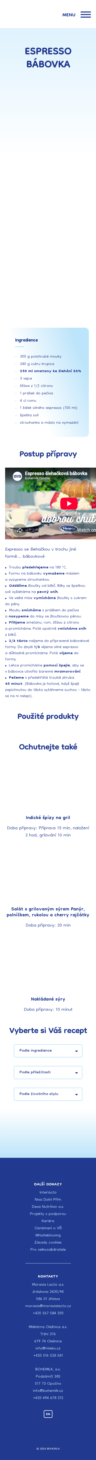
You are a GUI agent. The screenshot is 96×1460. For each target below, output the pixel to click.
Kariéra (48, 1221)
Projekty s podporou (48, 1214)
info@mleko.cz (48, 1348)
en (48, 1414)
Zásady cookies (48, 1242)
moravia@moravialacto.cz (48, 1306)
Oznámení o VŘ (48, 1228)
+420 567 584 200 (48, 1313)
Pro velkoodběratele (48, 1250)
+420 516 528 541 (48, 1356)
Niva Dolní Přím (48, 1200)
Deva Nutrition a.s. (48, 1207)
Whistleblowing (48, 1235)
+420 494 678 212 (48, 1398)
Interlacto (48, 1192)
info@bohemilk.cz (48, 1391)
